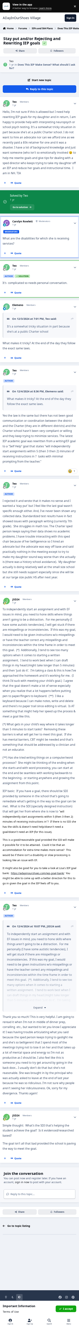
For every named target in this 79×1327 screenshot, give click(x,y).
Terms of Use (11, 1311)
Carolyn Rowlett (22, 221)
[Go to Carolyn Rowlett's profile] (6, 223)
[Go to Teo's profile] (5, 65)
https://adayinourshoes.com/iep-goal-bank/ (37, 873)
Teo (11, 61)
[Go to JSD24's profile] (6, 601)
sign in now (22, 1182)
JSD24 (15, 599)
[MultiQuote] (4, 183)
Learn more (7, 6)
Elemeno (17, 305)
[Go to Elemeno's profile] (6, 306)
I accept (68, 1308)
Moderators (44, 221)
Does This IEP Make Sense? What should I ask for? (42, 66)
